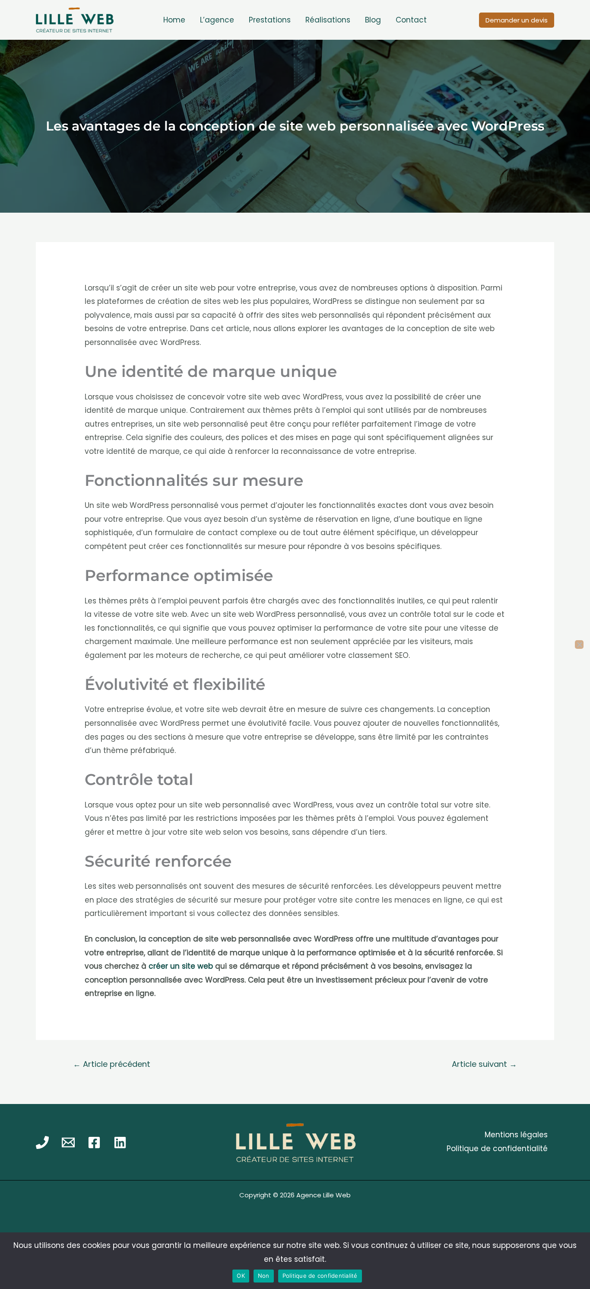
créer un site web (181, 966)
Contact (411, 20)
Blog (373, 20)
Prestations (270, 20)
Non (264, 1275)
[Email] (68, 1142)
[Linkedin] (120, 1142)
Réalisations (327, 20)
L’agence (217, 20)
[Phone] (42, 1142)
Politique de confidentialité (497, 1148)
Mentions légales (516, 1134)
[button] (516, 20)
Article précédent (111, 1064)
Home (174, 20)
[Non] (579, 644)
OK (241, 1275)
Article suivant (484, 1064)
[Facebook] (94, 1142)
